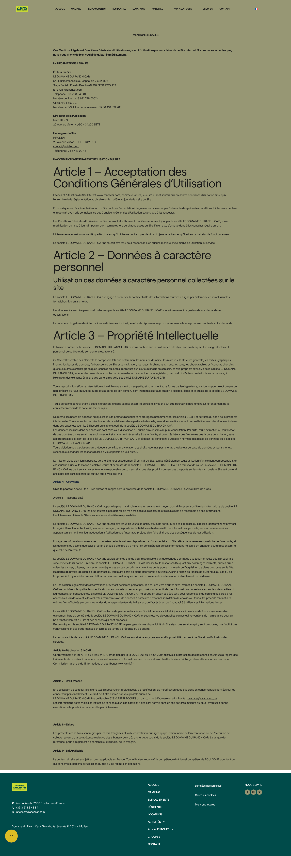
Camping (76, 8)
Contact (224, 8)
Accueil (60, 8)
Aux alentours (183, 8)
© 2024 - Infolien (77, 826)
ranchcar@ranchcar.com (68, 89)
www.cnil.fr (126, 663)
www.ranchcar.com (108, 195)
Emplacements (97, 8)
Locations (139, 8)
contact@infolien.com (66, 146)
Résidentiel (119, 8)
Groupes (208, 8)
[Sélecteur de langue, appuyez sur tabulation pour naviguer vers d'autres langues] (266, 9)
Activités (157, 8)
